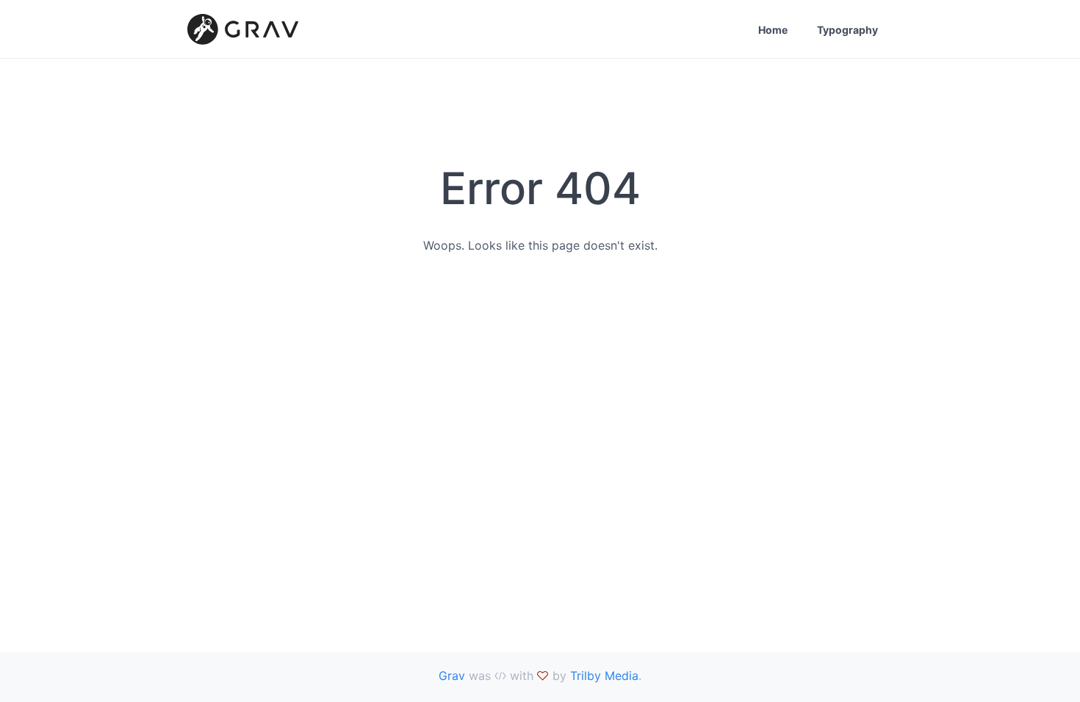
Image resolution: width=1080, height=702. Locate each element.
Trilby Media (604, 675)
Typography (847, 29)
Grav (452, 675)
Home (773, 29)
